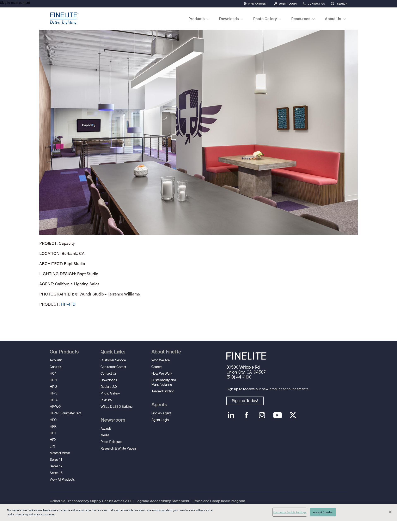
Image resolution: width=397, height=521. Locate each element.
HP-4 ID (68, 304)
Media (104, 435)
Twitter (293, 415)
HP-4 (53, 400)
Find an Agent (258, 3)
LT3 (52, 446)
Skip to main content (15, 2)
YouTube (277, 415)
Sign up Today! (245, 400)
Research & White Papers (118, 448)
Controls (56, 367)
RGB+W (106, 400)
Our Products (64, 352)
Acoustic (56, 360)
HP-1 (53, 380)
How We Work (161, 373)
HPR (53, 426)
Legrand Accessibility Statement (162, 501)
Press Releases (111, 442)
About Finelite (166, 352)
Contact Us (316, 3)
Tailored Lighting (162, 391)
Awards (105, 428)
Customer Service (113, 360)
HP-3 (53, 393)
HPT (53, 433)
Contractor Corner (113, 367)
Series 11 (56, 459)
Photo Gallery (110, 393)
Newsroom (112, 420)
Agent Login (288, 3)
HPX (53, 440)
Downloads (108, 380)
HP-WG (55, 406)
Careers (156, 367)
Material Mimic (60, 453)
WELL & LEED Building (116, 406)
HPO (53, 420)
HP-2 (53, 387)
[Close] (390, 511)
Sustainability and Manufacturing (163, 382)
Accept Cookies (323, 512)
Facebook (246, 415)
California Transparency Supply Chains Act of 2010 (91, 501)
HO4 (53, 373)
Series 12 (56, 466)
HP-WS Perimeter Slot (65, 413)
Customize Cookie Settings (289, 512)
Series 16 (56, 473)
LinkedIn (231, 415)
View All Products (62, 479)
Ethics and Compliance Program (219, 501)
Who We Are (160, 360)
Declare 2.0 (108, 387)
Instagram (262, 415)
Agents (159, 405)
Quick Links (112, 352)
